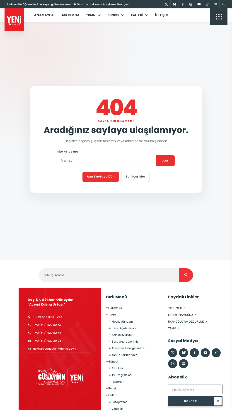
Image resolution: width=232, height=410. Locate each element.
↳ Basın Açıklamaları (122, 328)
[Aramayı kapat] (221, 27)
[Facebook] (183, 4)
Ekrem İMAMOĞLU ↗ (182, 314)
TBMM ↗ (173, 328)
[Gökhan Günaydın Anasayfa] (16, 15)
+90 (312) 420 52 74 (47, 332)
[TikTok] (207, 4)
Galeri (137, 15)
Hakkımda (70, 15)
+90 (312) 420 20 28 (47, 340)
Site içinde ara (67, 151)
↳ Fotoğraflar (118, 402)
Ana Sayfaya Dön (101, 176)
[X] (166, 4)
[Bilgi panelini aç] (218, 16)
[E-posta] (215, 4)
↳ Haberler (116, 381)
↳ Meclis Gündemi (121, 321)
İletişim (162, 15)
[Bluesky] (174, 4)
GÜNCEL (113, 15)
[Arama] (223, 4)
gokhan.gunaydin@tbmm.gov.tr (55, 348)
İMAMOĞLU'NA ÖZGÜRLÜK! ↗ (188, 321)
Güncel (112, 361)
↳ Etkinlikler (117, 368)
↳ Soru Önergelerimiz (123, 341)
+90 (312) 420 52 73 (47, 324)
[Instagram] (191, 4)
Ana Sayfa (44, 15)
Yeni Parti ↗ (176, 307)
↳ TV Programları (120, 375)
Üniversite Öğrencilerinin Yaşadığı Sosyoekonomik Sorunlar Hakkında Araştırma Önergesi (68, 4)
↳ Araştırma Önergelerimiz (127, 348)
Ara (165, 160)
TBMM (91, 15)
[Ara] (186, 275)
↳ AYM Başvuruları (121, 334)
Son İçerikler (135, 176)
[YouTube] (199, 4)
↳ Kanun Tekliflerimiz (123, 355)
